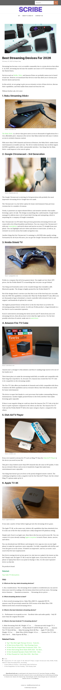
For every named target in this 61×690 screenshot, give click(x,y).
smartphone (13, 226)
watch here (34, 318)
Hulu (48, 661)
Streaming (24, 662)
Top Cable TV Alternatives (10, 575)
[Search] (56, 3)
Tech (5, 659)
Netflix (51, 661)
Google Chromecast (40, 661)
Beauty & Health (28, 15)
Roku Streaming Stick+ (14, 662)
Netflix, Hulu (18, 75)
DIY (19, 15)
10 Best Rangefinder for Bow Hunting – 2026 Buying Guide (20, 666)
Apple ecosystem (30, 537)
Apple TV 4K (20, 661)
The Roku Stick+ (7, 134)
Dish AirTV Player (49, 458)
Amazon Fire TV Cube (10, 661)
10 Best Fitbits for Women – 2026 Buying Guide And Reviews (20, 664)
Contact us (39, 15)
